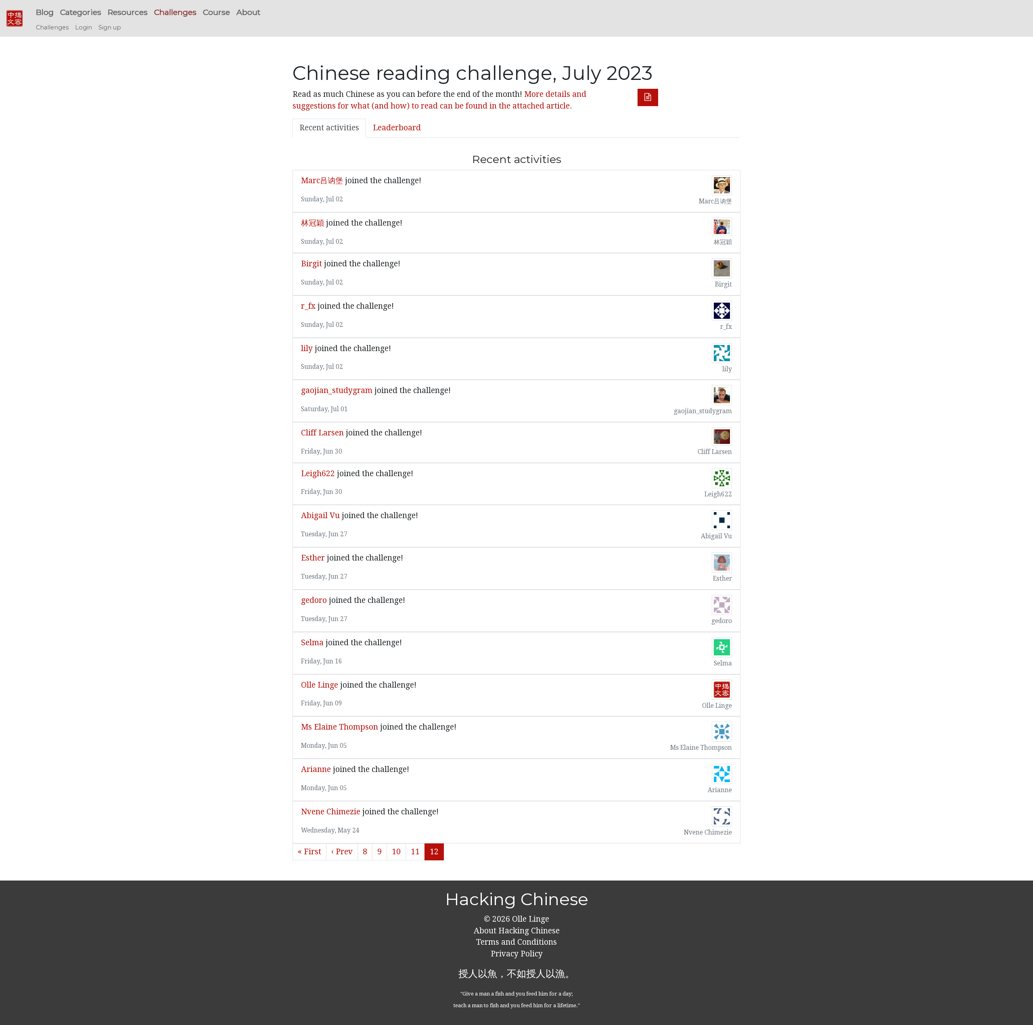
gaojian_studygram (336, 390)
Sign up (109, 27)
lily (307, 348)
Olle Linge (319, 685)
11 (415, 851)
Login (83, 27)
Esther (313, 558)
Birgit (311, 263)
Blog (45, 12)
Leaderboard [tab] (397, 127)
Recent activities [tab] (329, 127)
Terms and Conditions (516, 942)
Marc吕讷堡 (322, 180)
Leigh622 (318, 473)
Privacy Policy (517, 953)
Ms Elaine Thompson (339, 727)
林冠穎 (312, 223)
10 (396, 851)
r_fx (308, 306)
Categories (80, 12)
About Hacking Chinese (517, 930)
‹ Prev (342, 851)
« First (309, 851)
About (248, 12)
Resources (128, 12)
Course (216, 12)
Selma (312, 642)
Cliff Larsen (322, 432)
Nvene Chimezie (331, 811)
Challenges (175, 12)
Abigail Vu (321, 515)
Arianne (316, 769)
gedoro (314, 600)
